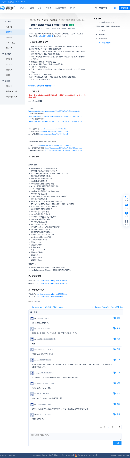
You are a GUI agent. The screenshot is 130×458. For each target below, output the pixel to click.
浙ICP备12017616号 (68, 455)
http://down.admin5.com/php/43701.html (53, 134)
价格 (40, 8)
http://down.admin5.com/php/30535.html (53, 131)
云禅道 (48, 8)
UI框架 (8, 75)
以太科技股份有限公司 (45, 36)
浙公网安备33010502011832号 (87, 455)
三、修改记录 (100, 34)
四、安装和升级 (101, 39)
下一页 (117, 427)
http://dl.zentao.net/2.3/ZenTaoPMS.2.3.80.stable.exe (63, 148)
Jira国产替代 (60, 8)
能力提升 (8, 81)
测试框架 (9, 70)
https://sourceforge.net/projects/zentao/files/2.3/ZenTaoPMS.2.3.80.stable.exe (55, 116)
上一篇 (46, 307)
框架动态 (9, 59)
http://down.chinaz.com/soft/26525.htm (53, 129)
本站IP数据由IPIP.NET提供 (120, 455)
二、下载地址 (100, 30)
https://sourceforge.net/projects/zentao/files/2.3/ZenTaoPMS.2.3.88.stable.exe (55, 121)
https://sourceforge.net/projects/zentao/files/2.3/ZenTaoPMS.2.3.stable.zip (54, 111)
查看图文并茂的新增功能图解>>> (108, 26)
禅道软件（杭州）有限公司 (51, 455)
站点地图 (3, 455)
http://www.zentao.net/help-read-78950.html (52, 281)
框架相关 (8, 54)
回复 (118, 318)
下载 (114, 8)
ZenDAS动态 (10, 43)
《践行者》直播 (11, 97)
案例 (32, 8)
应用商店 (73, 8)
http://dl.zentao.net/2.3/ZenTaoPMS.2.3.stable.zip (54, 145)
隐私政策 (12, 455)
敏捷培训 (9, 86)
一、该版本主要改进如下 (105, 22)
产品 (22, 8)
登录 (117, 443)
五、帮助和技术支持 (103, 43)
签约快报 (9, 48)
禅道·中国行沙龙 (12, 91)
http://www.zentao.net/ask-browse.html (50, 297)
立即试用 (124, 8)
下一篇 (107, 307)
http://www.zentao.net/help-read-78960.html (52, 283)
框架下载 (9, 64)
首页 (38, 20)
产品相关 (8, 22)
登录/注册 (103, 8)
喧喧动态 (9, 37)
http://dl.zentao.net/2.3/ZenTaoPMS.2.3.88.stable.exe (63, 150)
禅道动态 (9, 27)
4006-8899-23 (20, 2)
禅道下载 (9, 32)
